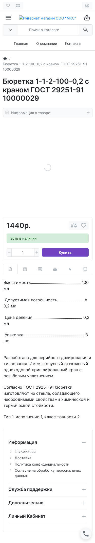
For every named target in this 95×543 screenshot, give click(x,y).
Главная (21, 43)
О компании (46, 43)
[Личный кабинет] (87, 5)
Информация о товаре (30, 113)
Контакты (73, 43)
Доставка (23, 458)
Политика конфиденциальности (42, 464)
